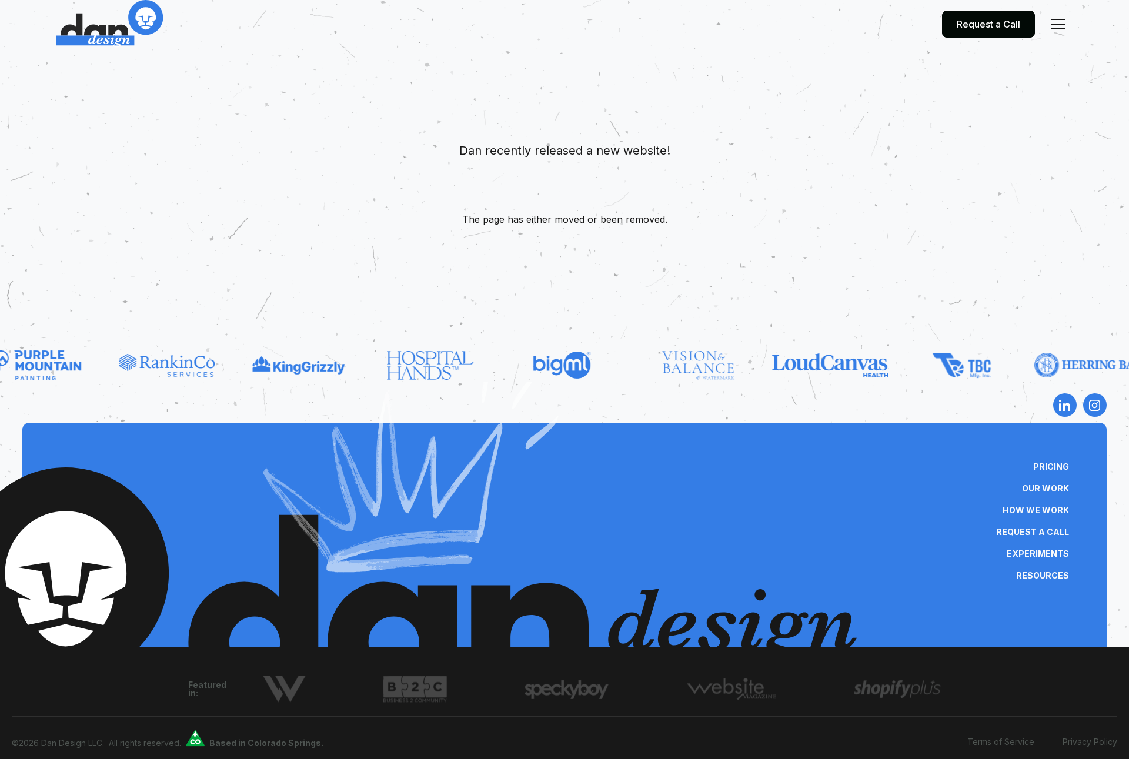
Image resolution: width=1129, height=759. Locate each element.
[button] (1058, 24)
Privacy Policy (1090, 742)
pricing (1051, 467)
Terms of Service (1000, 742)
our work (1045, 488)
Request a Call (988, 24)
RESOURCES (1042, 575)
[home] (109, 24)
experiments (1038, 554)
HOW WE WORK (1036, 510)
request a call (1032, 532)
